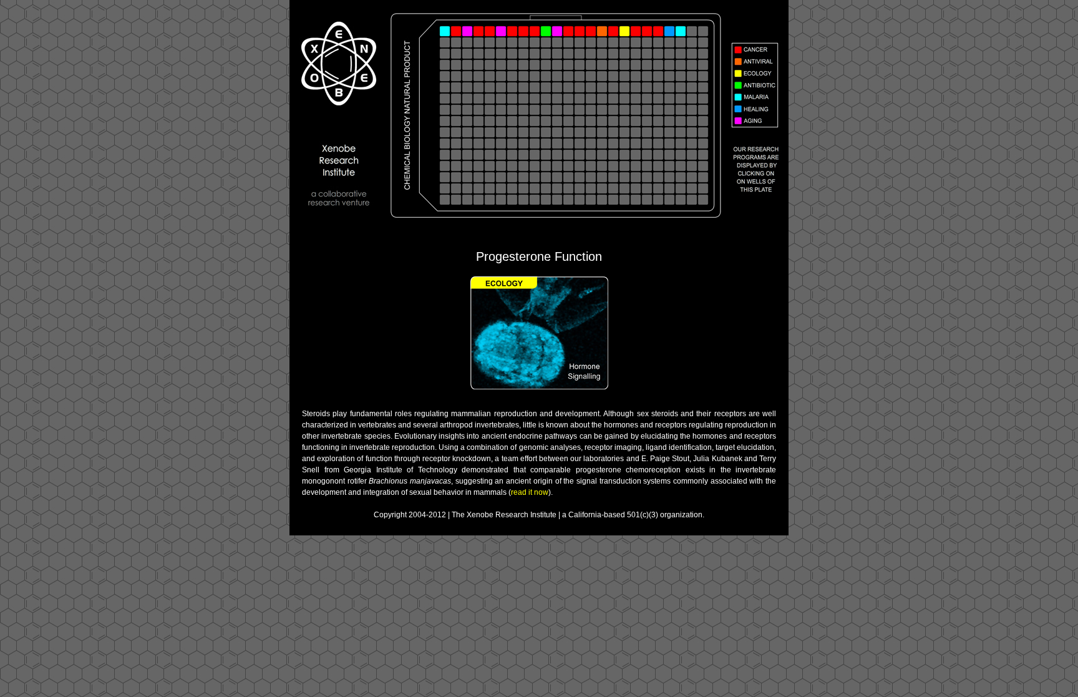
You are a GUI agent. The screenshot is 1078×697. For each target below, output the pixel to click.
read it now (529, 492)
